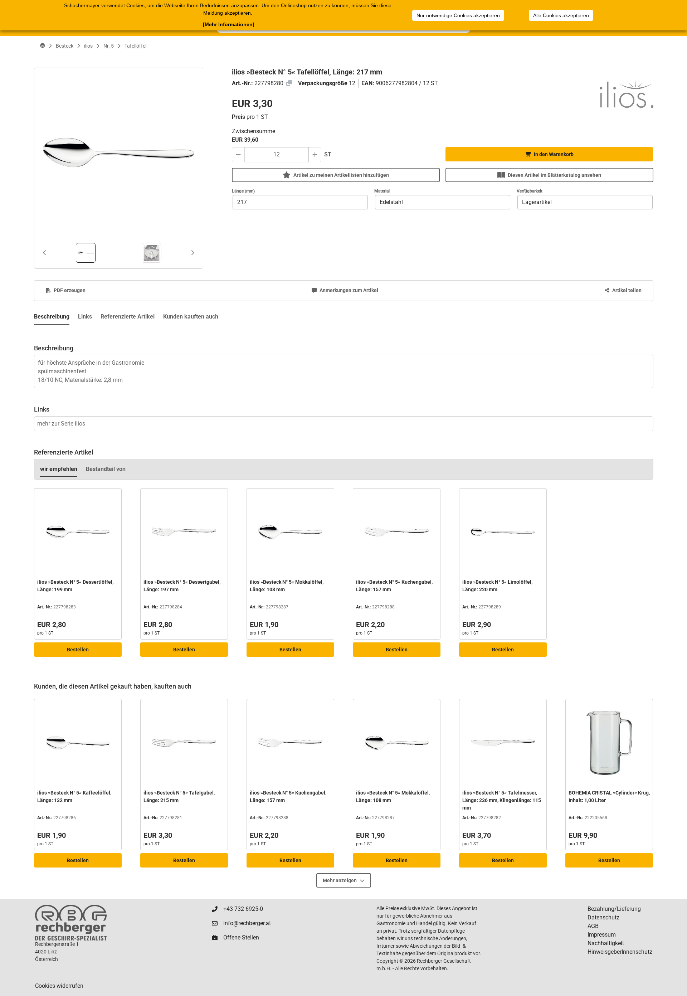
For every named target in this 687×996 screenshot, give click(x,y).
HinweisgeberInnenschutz (620, 951)
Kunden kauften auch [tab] (190, 316)
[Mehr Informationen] (228, 24)
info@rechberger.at (247, 923)
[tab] (86, 253)
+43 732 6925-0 (243, 908)
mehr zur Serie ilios (61, 423)
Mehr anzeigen (340, 880)
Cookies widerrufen (59, 985)
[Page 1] (86, 253)
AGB (593, 926)
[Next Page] (193, 252)
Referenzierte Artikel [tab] (128, 316)
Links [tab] (85, 316)
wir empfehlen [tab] (58, 469)
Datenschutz (603, 917)
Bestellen (78, 649)
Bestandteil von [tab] (106, 469)
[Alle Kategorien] (42, 46)
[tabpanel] (343, 358)
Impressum (602, 934)
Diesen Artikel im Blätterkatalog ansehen (554, 175)
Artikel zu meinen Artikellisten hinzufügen (341, 175)
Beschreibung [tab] (51, 316)
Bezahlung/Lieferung (614, 908)
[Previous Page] (44, 252)
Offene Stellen (241, 937)
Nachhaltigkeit (606, 943)
